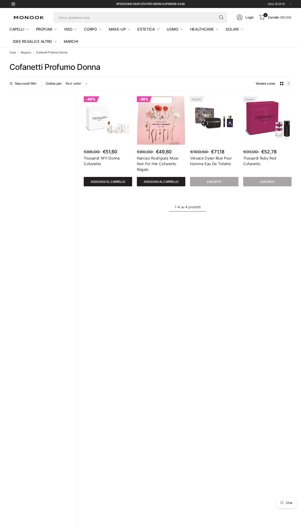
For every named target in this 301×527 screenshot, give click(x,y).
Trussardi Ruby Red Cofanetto (259, 161)
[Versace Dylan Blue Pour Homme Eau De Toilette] (214, 120)
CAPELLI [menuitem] (16, 29)
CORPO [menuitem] (90, 29)
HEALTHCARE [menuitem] (202, 29)
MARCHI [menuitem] (71, 41)
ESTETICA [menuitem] (146, 29)
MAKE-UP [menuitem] (117, 29)
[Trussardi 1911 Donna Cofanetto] (108, 120)
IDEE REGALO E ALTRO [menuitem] (32, 41)
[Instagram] (13, 4)
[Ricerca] (221, 17)
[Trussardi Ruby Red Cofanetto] (267, 120)
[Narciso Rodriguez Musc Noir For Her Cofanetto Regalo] (161, 120)
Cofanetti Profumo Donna (52, 52)
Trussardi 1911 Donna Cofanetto (102, 161)
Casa (12, 52)
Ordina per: (54, 83)
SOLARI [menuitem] (232, 29)
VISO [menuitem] (68, 29)
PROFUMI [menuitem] (44, 29)
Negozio (26, 52)
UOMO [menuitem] (172, 29)
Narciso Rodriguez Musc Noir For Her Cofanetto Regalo (158, 164)
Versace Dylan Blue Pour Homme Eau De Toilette (211, 161)
